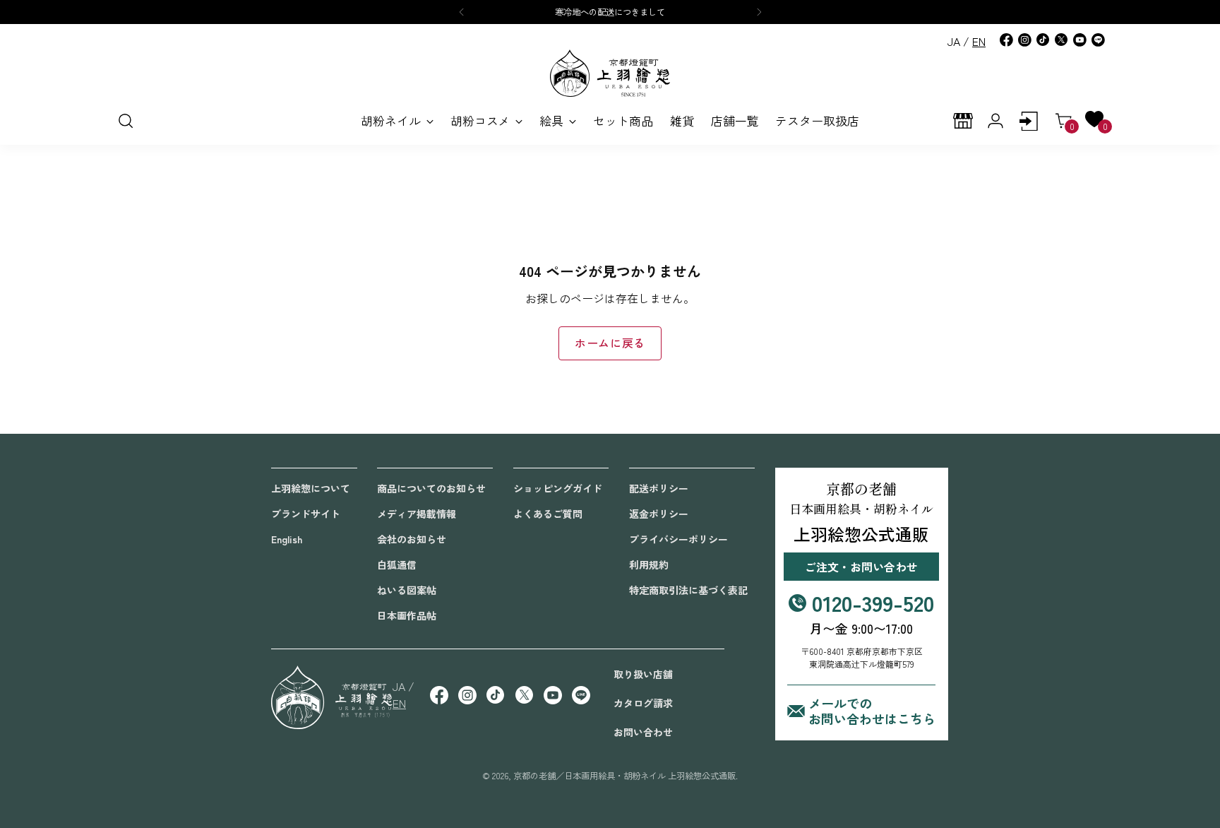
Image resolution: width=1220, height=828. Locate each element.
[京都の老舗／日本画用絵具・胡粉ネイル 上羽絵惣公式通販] (610, 73)
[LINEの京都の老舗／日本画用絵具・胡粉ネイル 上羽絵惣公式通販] (1098, 39)
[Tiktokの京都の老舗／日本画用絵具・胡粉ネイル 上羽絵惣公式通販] (1042, 39)
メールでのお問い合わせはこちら (871, 711)
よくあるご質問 (547, 514)
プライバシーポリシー (678, 539)
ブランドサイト (305, 514)
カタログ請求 (643, 703)
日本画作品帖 (406, 615)
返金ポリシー (658, 514)
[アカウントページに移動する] (1028, 121)
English (286, 539)
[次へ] (759, 12)
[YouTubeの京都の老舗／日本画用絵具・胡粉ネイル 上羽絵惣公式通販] (1079, 39)
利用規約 (649, 564)
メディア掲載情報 (416, 514)
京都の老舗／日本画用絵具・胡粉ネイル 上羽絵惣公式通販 (624, 775)
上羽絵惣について (310, 488)
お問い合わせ (643, 732)
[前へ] (461, 12)
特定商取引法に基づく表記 (688, 590)
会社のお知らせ (411, 539)
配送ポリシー (658, 488)
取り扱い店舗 (643, 674)
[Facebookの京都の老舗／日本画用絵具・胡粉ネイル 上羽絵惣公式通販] (1006, 39)
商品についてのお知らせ (431, 488)
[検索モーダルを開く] (125, 121)
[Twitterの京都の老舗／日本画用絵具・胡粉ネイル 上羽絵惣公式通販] (1061, 39)
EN (979, 40)
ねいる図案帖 (406, 590)
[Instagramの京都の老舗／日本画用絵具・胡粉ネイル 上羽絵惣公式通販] (1024, 39)
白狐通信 (397, 564)
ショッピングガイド (557, 488)
